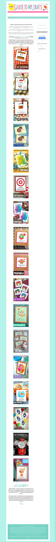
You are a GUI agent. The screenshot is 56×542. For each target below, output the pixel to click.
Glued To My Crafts (28, 7)
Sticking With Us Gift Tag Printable (21, 96)
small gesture (23, 37)
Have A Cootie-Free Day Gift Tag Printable (21, 379)
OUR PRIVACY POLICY (42, 25)
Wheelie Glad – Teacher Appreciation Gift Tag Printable (21, 302)
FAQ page (19, 43)
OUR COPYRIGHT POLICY (42, 28)
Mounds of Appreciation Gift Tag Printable (20, 225)
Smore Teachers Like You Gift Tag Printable (21, 70)
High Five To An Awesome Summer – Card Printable (21, 431)
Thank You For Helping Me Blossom (21, 276)
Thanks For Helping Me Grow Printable (21, 328)
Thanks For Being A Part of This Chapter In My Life (21, 354)
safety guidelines (33, 534)
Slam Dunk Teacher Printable (21, 482)
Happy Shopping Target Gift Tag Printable (21, 199)
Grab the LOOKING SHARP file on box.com (21, 148)
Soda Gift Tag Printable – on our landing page (21, 457)
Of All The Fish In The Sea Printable (21, 405)
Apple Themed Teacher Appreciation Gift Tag (21, 251)
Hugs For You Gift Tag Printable (21, 173)
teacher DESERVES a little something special (21, 36)
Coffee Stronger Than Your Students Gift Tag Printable (21, 122)
